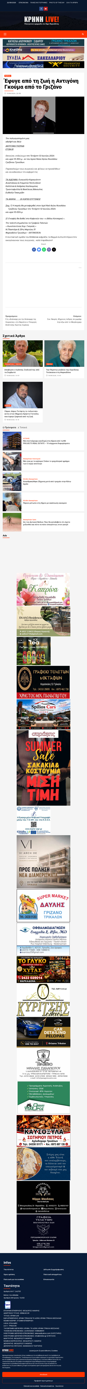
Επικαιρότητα (9, 364)
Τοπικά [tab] (23, 427)
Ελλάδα (25, 479)
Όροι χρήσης (9, 1274)
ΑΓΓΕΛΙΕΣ (26, 438)
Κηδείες (8, 76)
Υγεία (34, 519)
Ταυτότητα (59, 1386)
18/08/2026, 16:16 (12, 420)
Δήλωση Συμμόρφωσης (54, 1269)
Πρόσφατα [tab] (10, 427)
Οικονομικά (36, 458)
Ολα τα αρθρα (72, 2)
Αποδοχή (43, 1374)
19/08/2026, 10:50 (54, 375)
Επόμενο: (64, 319)
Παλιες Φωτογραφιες (38, 2)
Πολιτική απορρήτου (47, 1386)
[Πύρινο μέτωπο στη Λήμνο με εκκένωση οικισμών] (12, 501)
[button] (4, 34)
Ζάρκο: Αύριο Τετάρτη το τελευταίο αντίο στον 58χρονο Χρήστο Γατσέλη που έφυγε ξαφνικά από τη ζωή (21, 414)
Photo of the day (56, 2)
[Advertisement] (43, 286)
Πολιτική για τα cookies (31, 1386)
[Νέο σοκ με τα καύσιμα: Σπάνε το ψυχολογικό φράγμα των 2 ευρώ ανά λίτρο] (12, 461)
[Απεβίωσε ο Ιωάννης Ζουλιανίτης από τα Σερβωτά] (23, 353)
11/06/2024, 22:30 (14, 93)
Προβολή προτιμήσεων (43, 1381)
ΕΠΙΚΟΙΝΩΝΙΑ (23, 2)
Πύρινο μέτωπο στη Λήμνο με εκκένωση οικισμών (45, 503)
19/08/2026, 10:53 (12, 375)
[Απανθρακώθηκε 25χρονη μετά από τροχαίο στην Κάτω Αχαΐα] (12, 481)
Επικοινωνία (49, 1279)
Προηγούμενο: (21, 320)
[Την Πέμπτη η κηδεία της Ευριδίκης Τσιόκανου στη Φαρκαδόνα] (64, 353)
